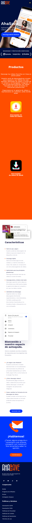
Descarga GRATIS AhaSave (11, 34)
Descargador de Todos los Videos (16, 115)
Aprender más (16, 411)
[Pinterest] (16, 480)
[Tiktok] (12, 480)
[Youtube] (8, 480)
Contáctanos (16, 455)
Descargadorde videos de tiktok (16, 174)
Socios (4, 494)
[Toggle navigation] (30, 3)
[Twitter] (4, 480)
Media (4, 489)
